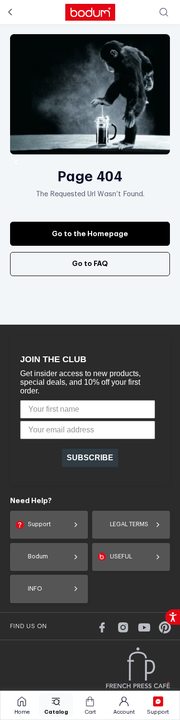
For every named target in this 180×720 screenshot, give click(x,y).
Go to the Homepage (90, 234)
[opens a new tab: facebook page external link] (102, 627)
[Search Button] (164, 12)
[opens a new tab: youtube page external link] (144, 627)
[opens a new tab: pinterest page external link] (165, 627)
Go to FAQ (90, 263)
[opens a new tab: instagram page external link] (123, 627)
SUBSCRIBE (90, 458)
